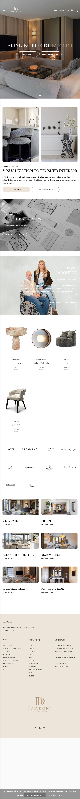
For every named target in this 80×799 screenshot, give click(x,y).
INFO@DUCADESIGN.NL (66, 658)
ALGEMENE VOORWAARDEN (11, 649)
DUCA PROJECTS (71, 303)
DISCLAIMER (6, 652)
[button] (4, 9)
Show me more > (8, 525)
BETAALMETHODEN (8, 658)
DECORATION (33, 664)
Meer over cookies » (56, 795)
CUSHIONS (32, 667)
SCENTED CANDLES (35, 670)
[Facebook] (35, 727)
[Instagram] (40, 727)
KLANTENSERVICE (8, 664)
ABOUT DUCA (59, 10)
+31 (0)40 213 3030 (65, 646)
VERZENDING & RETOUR (10, 661)
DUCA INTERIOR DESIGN (50, 54)
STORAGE (32, 652)
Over (4, 670)
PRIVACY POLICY (8, 655)
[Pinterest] (44, 727)
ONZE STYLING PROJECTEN (14, 234)
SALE (30, 673)
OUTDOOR (32, 676)
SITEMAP (5, 667)
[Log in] (68, 10)
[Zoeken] (72, 10)
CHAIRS (31, 649)
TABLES (31, 655)
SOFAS (31, 646)
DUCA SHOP (27, 54)
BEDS (30, 658)
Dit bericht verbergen (34, 795)
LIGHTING (32, 661)
